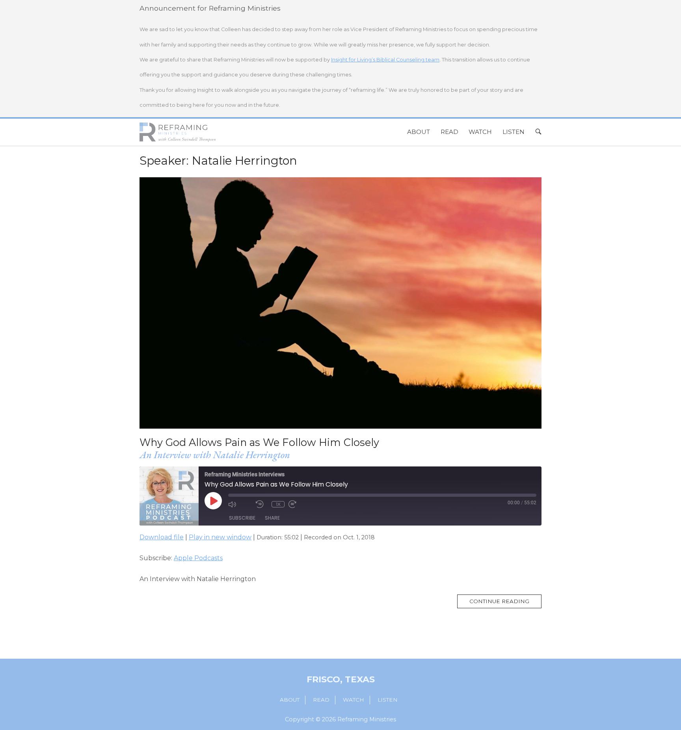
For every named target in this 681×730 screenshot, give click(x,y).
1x (278, 504)
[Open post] (340, 303)
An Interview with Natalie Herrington (215, 454)
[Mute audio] (240, 504)
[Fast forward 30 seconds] (300, 504)
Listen (513, 132)
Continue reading (505, 603)
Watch (480, 132)
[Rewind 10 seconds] (262, 504)
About (418, 132)
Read (449, 132)
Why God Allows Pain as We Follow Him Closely (259, 442)
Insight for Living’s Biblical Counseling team (385, 60)
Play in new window (220, 537)
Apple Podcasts (198, 558)
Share (272, 518)
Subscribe (242, 518)
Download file (162, 537)
